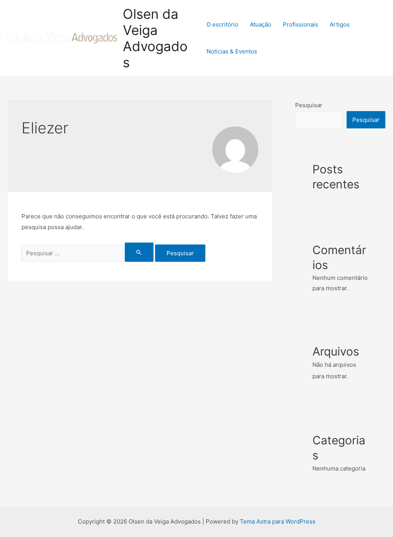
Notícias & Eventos (231, 51)
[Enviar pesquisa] (139, 252)
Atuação (260, 24)
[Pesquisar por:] (88, 253)
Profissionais (300, 24)
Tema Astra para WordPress (277, 521)
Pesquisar (308, 105)
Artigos (340, 24)
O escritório (222, 24)
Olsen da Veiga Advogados (155, 38)
